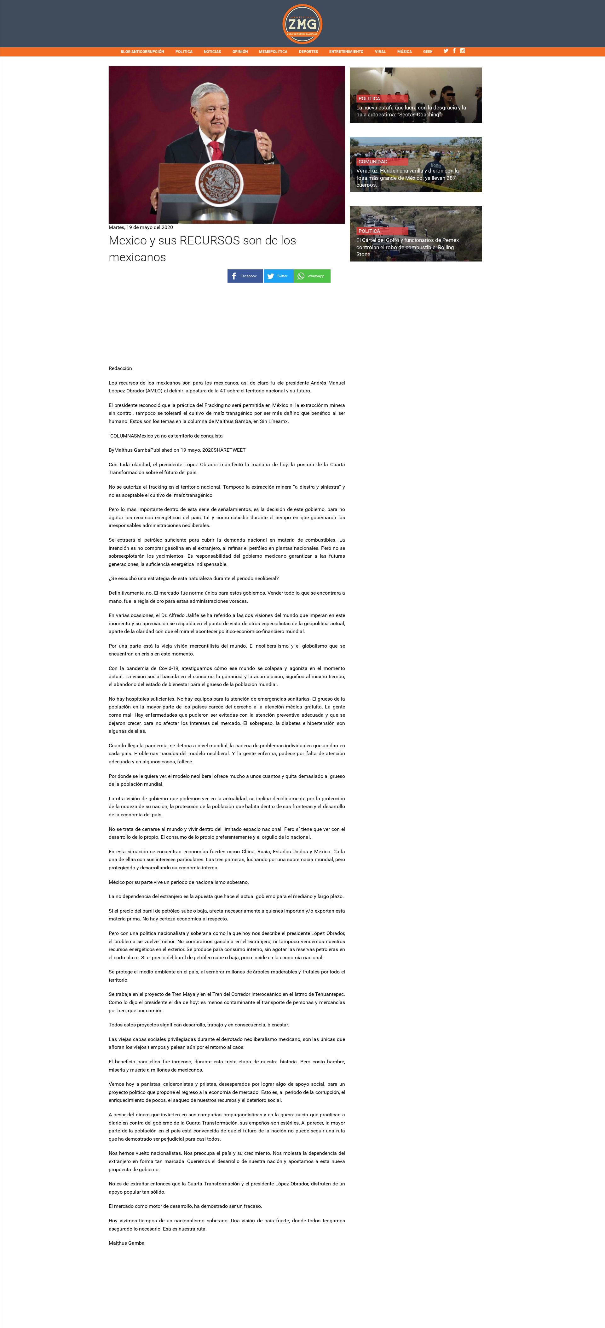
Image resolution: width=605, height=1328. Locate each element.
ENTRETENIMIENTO (346, 52)
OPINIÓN (240, 52)
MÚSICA (404, 52)
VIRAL (380, 52)
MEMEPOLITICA (273, 52)
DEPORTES (308, 52)
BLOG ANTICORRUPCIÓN (142, 52)
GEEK (428, 52)
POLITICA (184, 52)
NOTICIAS (212, 52)
